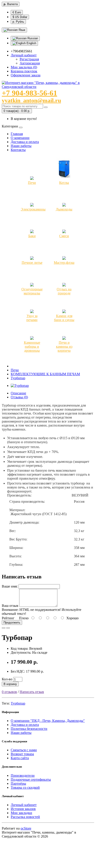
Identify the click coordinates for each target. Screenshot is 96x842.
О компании (20, 138)
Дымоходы (64, 209)
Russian (32, 38)
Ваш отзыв (10, 606)
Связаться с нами (24, 750)
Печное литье (32, 262)
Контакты (18, 150)
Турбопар (18, 378)
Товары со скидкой (25, 787)
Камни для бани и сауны (64, 318)
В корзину (10, 684)
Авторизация (30, 63)
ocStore (26, 828)
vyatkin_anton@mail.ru (31, 100)
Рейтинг (8, 618)
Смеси (64, 236)
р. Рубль (18, 21)
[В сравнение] (8, 628)
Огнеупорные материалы (32, 291)
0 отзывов (9, 692)
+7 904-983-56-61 (29, 93)
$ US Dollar (20, 17)
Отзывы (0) (19, 397)
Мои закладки (21, 813)
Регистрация (29, 59)
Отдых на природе (64, 291)
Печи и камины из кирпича (64, 346)
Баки (32, 236)
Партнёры (18, 783)
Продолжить (12, 622)
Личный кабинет (24, 805)
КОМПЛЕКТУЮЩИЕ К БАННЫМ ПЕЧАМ (45, 374)
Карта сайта (20, 758)
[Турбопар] (20, 385)
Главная (17, 134)
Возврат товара (22, 754)
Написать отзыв (32, 692)
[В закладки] (3, 628)
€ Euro (17, 12)
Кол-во (7, 679)
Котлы (64, 183)
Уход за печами (32, 318)
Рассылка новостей (25, 817)
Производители (23, 775)
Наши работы (21, 146)
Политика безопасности (29, 729)
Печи (32, 183)
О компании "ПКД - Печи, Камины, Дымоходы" (48, 721)
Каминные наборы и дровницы (32, 346)
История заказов (23, 809)
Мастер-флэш (64, 262)
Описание (18, 393)
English (31, 43)
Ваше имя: (10, 586)
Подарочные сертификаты (31, 779)
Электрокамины (33, 209)
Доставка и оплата (25, 142)
